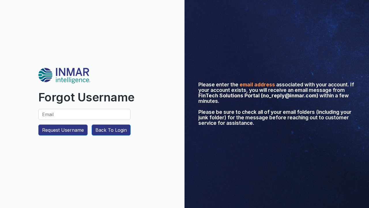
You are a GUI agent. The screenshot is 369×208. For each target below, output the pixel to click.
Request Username (63, 130)
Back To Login (111, 130)
